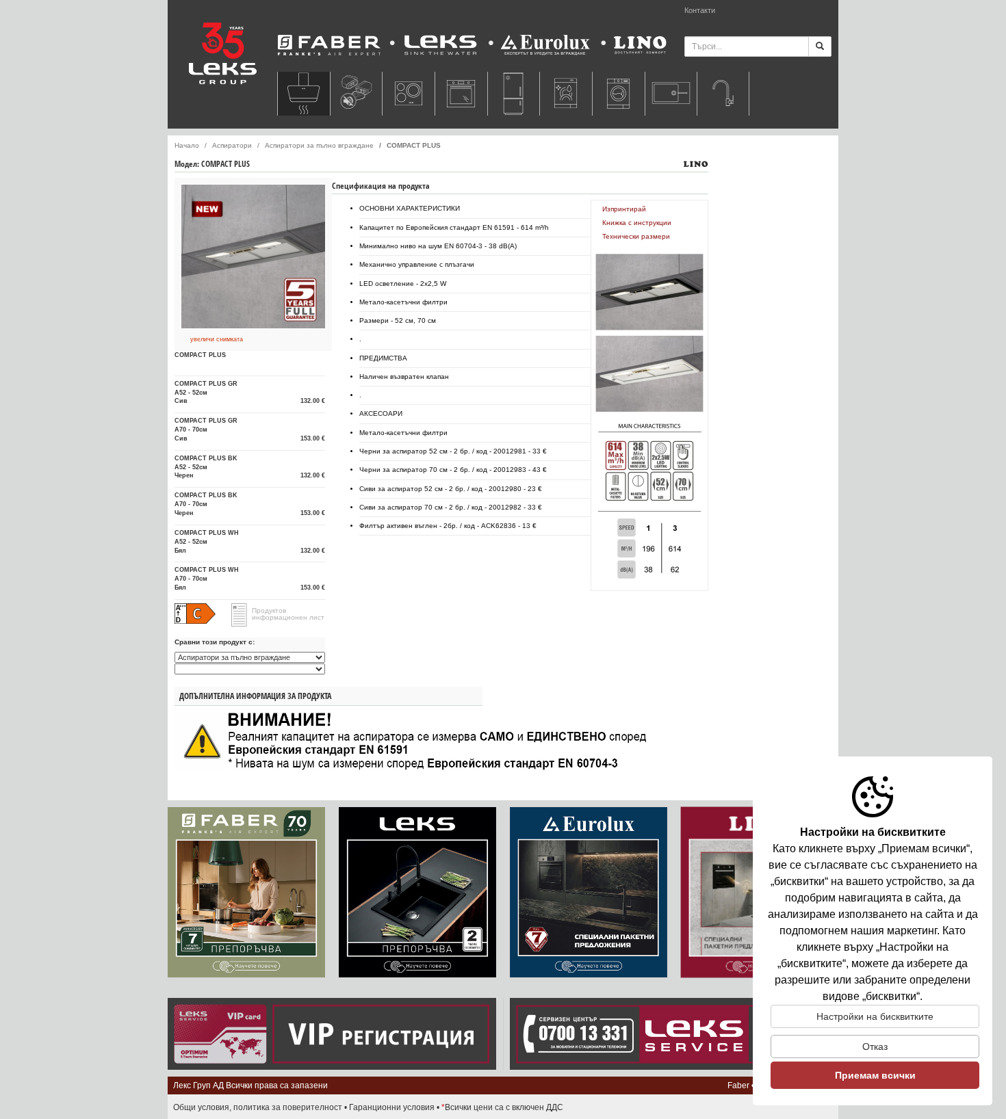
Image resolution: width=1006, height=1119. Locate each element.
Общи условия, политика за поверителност (257, 1107)
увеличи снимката (216, 339)
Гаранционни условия (392, 1107)
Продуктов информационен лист (288, 614)
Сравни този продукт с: (215, 642)
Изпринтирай (624, 209)
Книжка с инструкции (636, 222)
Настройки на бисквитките (874, 1016)
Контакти (699, 10)
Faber (738, 1085)
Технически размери (636, 236)
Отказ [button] (875, 1046)
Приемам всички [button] (875, 1075)
